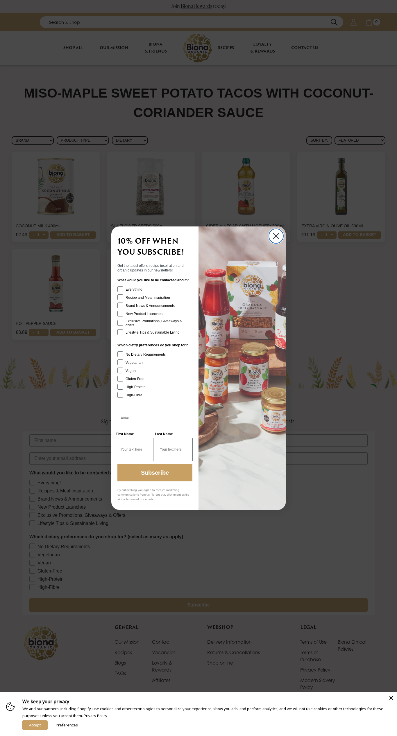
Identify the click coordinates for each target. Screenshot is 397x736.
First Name (125, 434)
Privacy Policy (95, 715)
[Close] (391, 698)
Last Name (164, 434)
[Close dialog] (276, 236)
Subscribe (155, 472)
